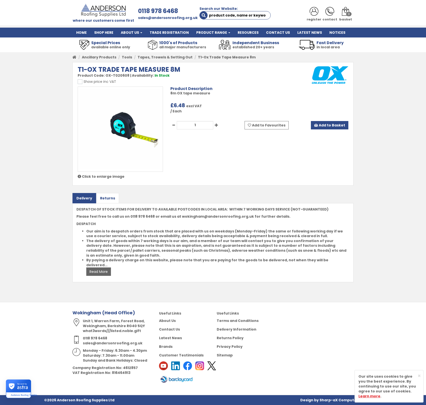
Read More (98, 271)
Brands (166, 346)
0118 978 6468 (158, 11)
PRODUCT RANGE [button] (212, 32)
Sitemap (225, 355)
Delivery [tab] (84, 198)
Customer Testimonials (181, 355)
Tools (127, 57)
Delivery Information (236, 329)
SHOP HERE (103, 32)
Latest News (170, 337)
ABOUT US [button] (130, 32)
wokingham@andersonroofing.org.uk (218, 216)
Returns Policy (230, 337)
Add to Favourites (268, 125)
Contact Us (169, 329)
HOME (81, 32)
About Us (167, 320)
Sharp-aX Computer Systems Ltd (351, 400)
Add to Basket (331, 125)
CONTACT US (278, 32)
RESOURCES (248, 32)
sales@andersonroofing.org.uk (168, 17)
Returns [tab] (107, 198)
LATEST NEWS (309, 32)
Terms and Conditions (238, 320)
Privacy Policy (230, 346)
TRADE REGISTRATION (169, 32)
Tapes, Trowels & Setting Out (165, 57)
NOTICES (337, 32)
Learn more (369, 396)
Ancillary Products (99, 57)
